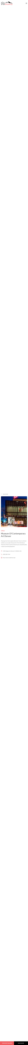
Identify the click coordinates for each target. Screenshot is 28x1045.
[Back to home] (7, 3)
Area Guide (5, 494)
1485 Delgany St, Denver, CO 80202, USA (12, 551)
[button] (26, 3)
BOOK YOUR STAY (21, 1043)
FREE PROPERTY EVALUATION (7, 1043)
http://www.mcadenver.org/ (9, 557)
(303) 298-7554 (6, 554)
